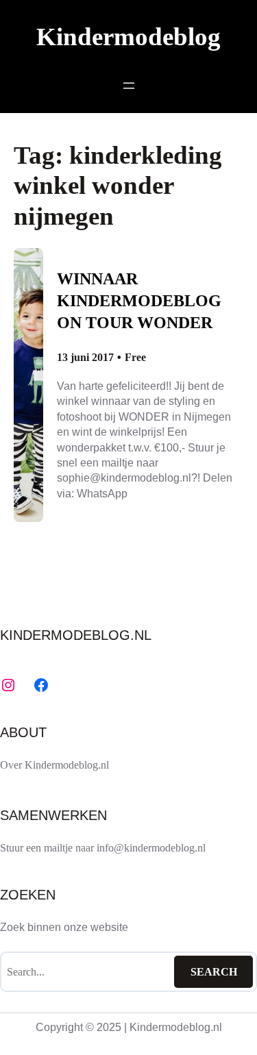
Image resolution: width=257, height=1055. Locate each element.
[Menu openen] (129, 85)
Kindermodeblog (128, 37)
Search (214, 972)
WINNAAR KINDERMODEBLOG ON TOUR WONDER (139, 300)
